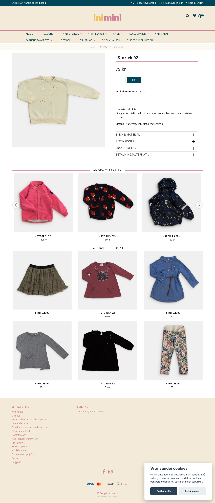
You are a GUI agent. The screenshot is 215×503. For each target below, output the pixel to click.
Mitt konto (17, 411)
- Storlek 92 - (118, 47)
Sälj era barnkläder (22, 431)
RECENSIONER (125, 141)
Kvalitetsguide (19, 446)
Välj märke (162, 33)
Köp (134, 80)
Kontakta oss (19, 434)
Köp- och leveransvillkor (25, 438)
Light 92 (105, 47)
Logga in (16, 462)
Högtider (65, 40)
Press (15, 458)
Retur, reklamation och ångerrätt (29, 419)
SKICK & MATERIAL (128, 134)
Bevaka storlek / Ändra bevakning (30, 427)
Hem (94, 47)
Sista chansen (111, 40)
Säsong (49, 33)
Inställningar (192, 491)
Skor (117, 33)
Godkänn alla (164, 491)
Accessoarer (138, 33)
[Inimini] (107, 17)
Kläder (31, 33)
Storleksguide (19, 450)
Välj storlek (71, 33)
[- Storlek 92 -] (58, 100)
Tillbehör (87, 40)
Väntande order (20, 423)
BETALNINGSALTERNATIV (132, 154)
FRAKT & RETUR (126, 148)
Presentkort (18, 442)
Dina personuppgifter (23, 454)
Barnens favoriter (38, 40)
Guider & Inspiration (140, 40)
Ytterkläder (96, 33)
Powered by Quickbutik (107, 496)
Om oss (16, 415)
